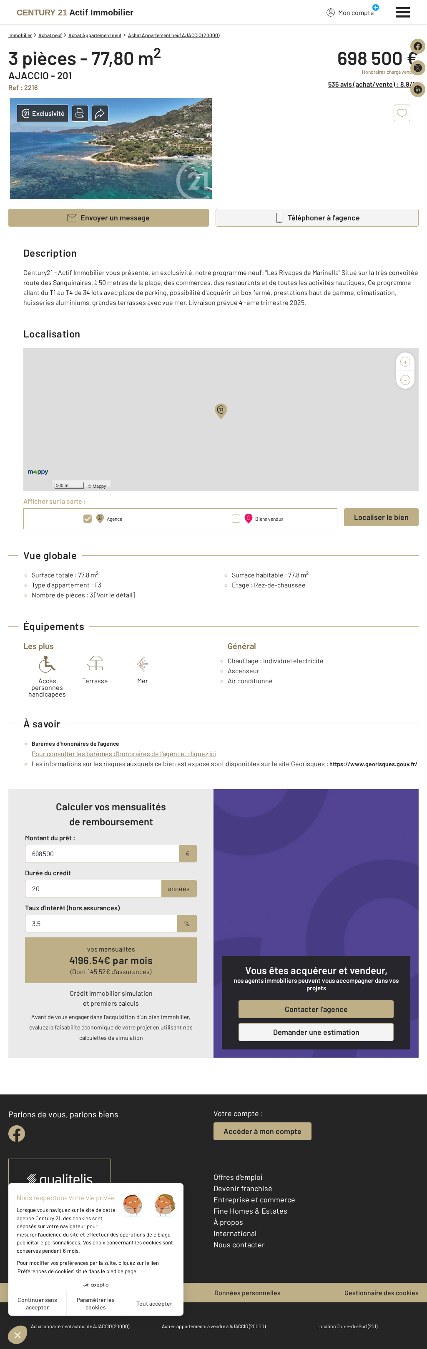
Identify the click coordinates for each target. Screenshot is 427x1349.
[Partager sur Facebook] (417, 46)
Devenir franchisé (243, 1188)
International (235, 1233)
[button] (80, 113)
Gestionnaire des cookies (381, 1293)
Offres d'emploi (238, 1177)
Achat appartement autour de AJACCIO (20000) (80, 1326)
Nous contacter (239, 1244)
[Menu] (403, 11)
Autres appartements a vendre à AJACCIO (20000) (214, 1326)
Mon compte (356, 12)
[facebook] (16, 1133)
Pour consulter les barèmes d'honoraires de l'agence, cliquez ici (124, 753)
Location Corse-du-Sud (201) (346, 1326)
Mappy (99, 485)
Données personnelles (247, 1293)
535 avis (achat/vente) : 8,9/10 (373, 84)
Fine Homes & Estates (250, 1210)
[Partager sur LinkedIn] (417, 89)
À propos (228, 1222)
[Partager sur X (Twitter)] (417, 67)
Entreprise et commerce (254, 1199)
